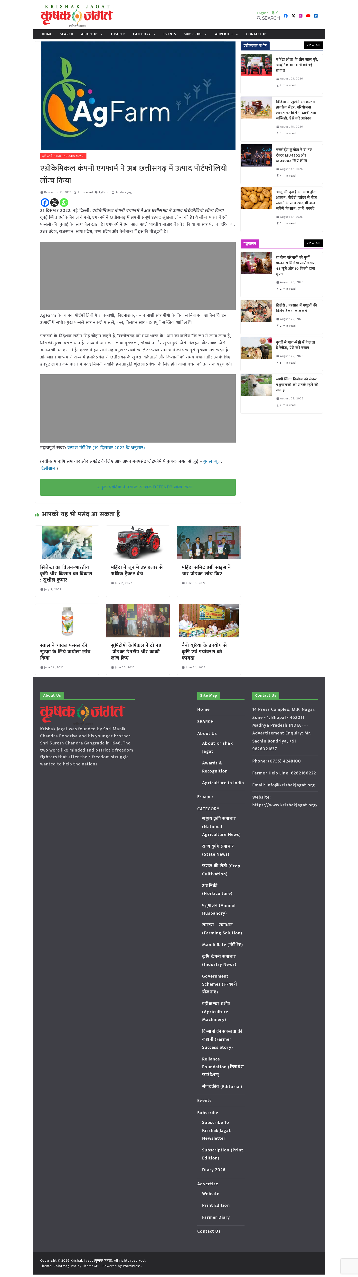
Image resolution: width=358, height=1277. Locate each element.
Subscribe (193, 34)
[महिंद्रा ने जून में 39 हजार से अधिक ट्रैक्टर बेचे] (138, 529)
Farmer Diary (216, 1217)
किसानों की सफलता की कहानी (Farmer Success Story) (222, 1039)
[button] (100, 34)
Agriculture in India (223, 783)
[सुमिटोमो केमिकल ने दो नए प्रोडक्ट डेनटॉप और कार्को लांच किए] (138, 607)
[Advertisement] (138, 276)
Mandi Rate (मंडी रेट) (222, 945)
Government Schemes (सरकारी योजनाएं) (219, 984)
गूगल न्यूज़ (211, 461)
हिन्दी (275, 13)
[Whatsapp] (64, 202)
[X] (54, 202)
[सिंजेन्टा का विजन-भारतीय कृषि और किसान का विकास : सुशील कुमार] (67, 529)
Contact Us (256, 34)
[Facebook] (45, 202)
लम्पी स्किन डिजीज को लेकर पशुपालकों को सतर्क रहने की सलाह (297, 385)
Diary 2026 (214, 1170)
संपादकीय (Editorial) (222, 1086)
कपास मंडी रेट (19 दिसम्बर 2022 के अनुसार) (106, 448)
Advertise (224, 34)
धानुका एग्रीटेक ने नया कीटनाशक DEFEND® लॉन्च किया (144, 487)
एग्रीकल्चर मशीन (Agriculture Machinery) (216, 1012)
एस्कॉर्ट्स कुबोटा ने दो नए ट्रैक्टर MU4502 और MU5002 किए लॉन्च (294, 155)
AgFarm (104, 192)
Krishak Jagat (125, 192)
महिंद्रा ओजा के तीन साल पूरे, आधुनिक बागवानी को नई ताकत (297, 65)
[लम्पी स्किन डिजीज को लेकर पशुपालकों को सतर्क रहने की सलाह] (256, 393)
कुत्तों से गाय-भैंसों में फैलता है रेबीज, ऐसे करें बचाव (295, 345)
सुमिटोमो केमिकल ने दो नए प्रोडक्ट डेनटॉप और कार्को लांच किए (136, 651)
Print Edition (216, 1205)
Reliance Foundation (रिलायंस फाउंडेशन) (223, 1067)
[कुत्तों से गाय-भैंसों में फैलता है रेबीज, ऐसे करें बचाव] (256, 354)
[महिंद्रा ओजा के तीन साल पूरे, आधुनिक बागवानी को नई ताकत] (256, 74)
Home (47, 34)
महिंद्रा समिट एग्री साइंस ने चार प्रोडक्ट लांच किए (206, 570)
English (263, 13)
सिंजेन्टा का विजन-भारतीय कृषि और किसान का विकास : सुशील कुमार (66, 573)
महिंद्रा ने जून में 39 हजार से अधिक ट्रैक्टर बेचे (137, 570)
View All (313, 45)
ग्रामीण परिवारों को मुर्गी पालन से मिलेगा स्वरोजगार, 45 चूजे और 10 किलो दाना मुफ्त (296, 266)
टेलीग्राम (49, 468)
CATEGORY (142, 34)
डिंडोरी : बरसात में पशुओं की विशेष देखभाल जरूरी (296, 308)
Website (210, 1194)
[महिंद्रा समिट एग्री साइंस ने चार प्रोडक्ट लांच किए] (209, 529)
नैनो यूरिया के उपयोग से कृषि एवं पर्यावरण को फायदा (204, 651)
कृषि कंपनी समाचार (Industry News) (63, 156)
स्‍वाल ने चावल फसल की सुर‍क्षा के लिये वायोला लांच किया (65, 651)
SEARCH (66, 34)
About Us (89, 34)
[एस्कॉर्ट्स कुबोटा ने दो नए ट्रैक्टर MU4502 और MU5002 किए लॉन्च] (256, 164)
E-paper (118, 34)
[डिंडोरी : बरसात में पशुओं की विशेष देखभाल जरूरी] (256, 317)
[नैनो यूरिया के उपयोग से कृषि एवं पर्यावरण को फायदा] (209, 607)
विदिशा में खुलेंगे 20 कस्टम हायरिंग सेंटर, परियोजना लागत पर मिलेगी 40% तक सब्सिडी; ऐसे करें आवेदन (296, 110)
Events (169, 34)
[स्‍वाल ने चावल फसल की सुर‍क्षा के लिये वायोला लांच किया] (67, 607)
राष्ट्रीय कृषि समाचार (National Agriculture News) (221, 826)
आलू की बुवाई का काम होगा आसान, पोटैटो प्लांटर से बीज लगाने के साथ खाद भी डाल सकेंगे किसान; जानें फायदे (296, 201)
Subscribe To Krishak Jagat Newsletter (216, 1130)
